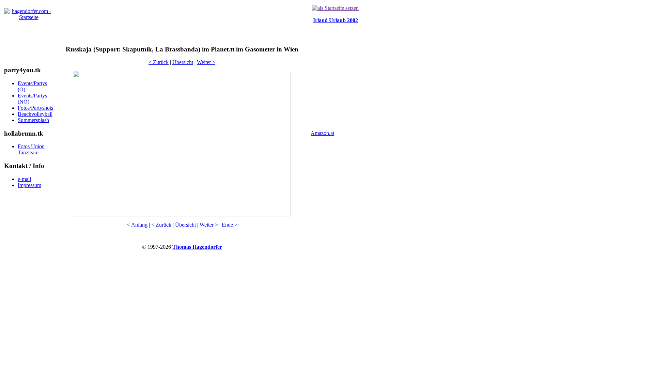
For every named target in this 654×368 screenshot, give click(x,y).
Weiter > (206, 62)
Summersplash (33, 120)
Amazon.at (322, 133)
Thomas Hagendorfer (197, 247)
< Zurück (159, 62)
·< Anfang (136, 225)
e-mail (24, 179)
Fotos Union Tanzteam (31, 149)
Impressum (29, 185)
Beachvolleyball (35, 114)
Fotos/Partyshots (35, 108)
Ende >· (230, 225)
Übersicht (182, 62)
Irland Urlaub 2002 (335, 20)
